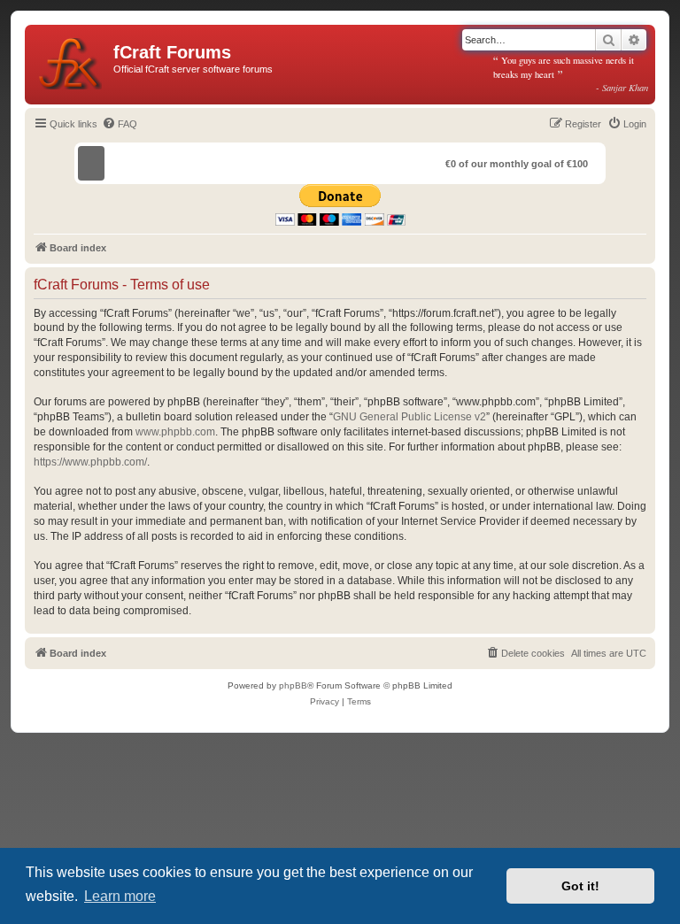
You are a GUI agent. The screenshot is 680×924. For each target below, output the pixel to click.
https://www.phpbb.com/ (90, 462)
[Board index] (71, 60)
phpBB (293, 685)
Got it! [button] (580, 886)
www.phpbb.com (175, 432)
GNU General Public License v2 (409, 417)
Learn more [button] (120, 896)
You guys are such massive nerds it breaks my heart (571, 73)
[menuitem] (119, 124)
